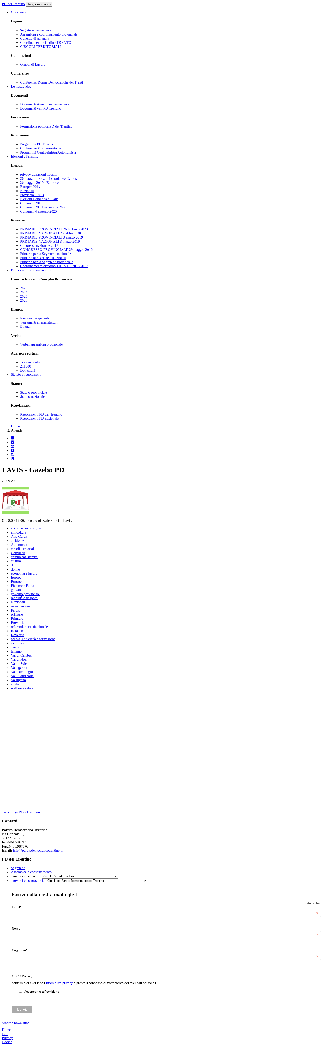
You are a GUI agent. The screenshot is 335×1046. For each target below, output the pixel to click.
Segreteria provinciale (35, 30)
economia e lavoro (24, 573)
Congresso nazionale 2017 (39, 245)
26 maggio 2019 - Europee (39, 183)
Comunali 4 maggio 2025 (38, 211)
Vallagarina (19, 668)
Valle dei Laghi (22, 672)
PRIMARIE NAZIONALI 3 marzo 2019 (50, 241)
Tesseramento (30, 362)
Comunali (18, 553)
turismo (16, 651)
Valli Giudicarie (22, 676)
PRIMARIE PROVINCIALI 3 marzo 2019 (51, 237)
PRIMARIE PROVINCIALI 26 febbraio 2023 (54, 229)
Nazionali (27, 191)
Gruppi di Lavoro (32, 64)
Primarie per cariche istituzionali (43, 258)
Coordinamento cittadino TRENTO (45, 42)
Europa (16, 577)
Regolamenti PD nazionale (39, 418)
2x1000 (25, 366)
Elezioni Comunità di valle (39, 199)
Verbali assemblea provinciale (41, 344)
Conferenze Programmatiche (40, 148)
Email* (165, 907)
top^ (5, 1034)
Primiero (17, 618)
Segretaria (18, 868)
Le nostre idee (21, 86)
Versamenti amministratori (38, 322)
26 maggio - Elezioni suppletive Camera (49, 178)
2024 (23, 292)
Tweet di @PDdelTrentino (21, 812)
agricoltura (18, 532)
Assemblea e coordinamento (31, 872)
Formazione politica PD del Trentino (46, 126)
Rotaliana (18, 631)
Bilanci (25, 326)
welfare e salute (22, 688)
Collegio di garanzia (34, 38)
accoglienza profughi (26, 528)
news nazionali (21, 606)
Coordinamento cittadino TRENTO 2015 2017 (54, 266)
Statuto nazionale (32, 396)
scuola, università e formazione (33, 639)
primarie (17, 614)
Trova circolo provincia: (28, 880)
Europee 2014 (30, 187)
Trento (15, 647)
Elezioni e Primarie (24, 156)
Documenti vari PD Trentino (40, 108)
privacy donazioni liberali (38, 174)
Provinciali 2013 (32, 195)
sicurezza (17, 643)
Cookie (7, 1042)
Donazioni (27, 370)
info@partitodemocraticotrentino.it (37, 850)
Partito (15, 610)
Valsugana (18, 680)
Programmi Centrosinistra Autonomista (48, 152)
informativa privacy (59, 983)
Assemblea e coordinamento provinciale (48, 34)
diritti (14, 565)
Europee (17, 581)
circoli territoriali (23, 549)
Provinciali (18, 623)
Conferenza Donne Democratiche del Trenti (51, 82)
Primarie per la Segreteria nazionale (45, 254)
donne (15, 569)
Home (15, 426)
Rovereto (17, 635)
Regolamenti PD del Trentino (41, 414)
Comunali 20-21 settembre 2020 (43, 207)
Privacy (7, 1038)
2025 (23, 296)
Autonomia (19, 545)
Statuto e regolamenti (26, 374)
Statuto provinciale (33, 392)
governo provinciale (25, 594)
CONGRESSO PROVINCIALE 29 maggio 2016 (56, 250)
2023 (23, 288)
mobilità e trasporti (24, 598)
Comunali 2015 (31, 203)
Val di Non (19, 659)
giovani (16, 590)
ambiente (17, 540)
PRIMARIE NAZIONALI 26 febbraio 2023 (52, 233)
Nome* (165, 928)
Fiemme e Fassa (22, 586)
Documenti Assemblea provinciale (44, 104)
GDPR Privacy (22, 976)
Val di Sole (19, 664)
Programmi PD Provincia (38, 144)
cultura (16, 561)
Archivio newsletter (15, 1023)
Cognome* (165, 950)
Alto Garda (19, 536)
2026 (23, 300)
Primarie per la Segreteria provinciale (46, 262)
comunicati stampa (24, 557)
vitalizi (16, 684)
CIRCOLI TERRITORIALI (40, 47)
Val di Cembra (21, 655)
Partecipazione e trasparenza (31, 270)
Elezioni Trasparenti (34, 318)
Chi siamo (18, 12)
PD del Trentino (13, 4)
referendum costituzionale (29, 627)
